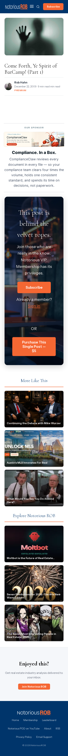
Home (15, 720)
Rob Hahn (20, 82)
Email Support (44, 736)
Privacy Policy (24, 736)
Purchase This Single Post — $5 (34, 346)
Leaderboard (49, 720)
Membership (30, 720)
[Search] (38, 7)
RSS (58, 728)
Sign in (34, 306)
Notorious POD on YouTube (23, 728)
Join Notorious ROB (34, 686)
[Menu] (31, 6)
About (47, 728)
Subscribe (53, 6)
